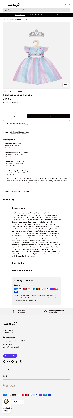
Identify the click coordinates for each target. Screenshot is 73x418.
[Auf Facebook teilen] (13, 200)
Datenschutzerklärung (30, 411)
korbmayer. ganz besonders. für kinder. (17, 408)
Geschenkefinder (20, 15)
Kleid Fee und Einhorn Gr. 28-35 (18, 19)
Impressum (18, 411)
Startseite (5, 19)
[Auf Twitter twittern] (9, 200)
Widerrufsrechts (43, 411)
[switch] (6, 411)
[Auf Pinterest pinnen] (17, 200)
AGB (11, 411)
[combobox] (36, 10)
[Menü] (9, 399)
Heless (5, 92)
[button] (69, 4)
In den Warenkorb (48, 116)
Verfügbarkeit (10, 140)
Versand (15, 102)
